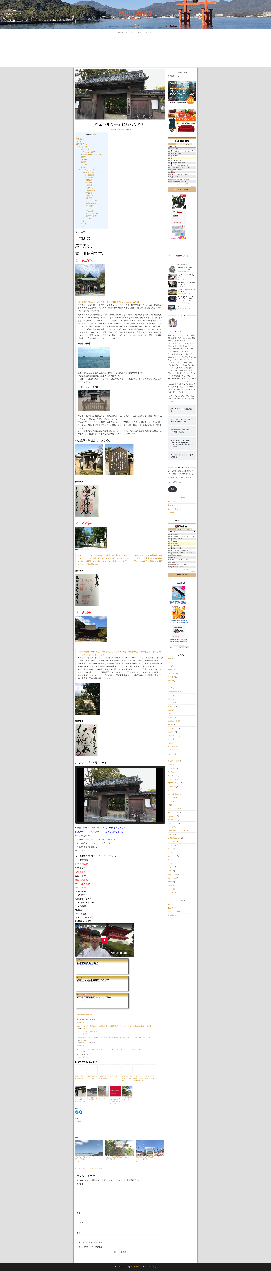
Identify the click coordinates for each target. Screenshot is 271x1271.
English (170, 677)
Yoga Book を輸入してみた (186, 276)
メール (80, 1223)
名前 (79, 1213)
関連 (82, 226)
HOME (120, 32)
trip (87, 1168)
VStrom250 (172, 735)
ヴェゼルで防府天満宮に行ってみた (127, 1099)
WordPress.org (173, 512)
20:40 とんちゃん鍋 (91, 213)
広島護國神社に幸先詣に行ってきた (148, 1157)
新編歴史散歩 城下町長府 (84, 1014)
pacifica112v (172, 721)
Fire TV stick (172, 874)
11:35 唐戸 (88, 198)
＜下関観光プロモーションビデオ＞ (94, 172)
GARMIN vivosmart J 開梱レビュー (150, 1078)
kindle (170, 871)
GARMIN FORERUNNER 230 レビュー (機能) (186, 268)
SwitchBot (172, 787)
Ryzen (170, 743)
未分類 (170, 892)
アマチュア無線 (174, 809)
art (169, 688)
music (170, 863)
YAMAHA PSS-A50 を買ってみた (80, 1077)
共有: (83, 221)
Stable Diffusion (174, 794)
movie (170, 860)
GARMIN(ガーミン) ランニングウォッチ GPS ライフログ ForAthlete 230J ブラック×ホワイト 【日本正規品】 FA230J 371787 (114, 1038)
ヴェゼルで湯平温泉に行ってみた (186, 290)
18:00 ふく (87, 208)
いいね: (83, 224)
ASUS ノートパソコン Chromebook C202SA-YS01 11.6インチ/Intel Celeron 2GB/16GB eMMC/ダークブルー (110, 1049)
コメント (80, 1184)
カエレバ (85, 1017)
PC (169, 695)
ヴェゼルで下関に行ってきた (84, 1157)
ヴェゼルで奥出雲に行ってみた (92, 1077)
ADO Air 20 (172, 819)
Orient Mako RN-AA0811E (178, 830)
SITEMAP (149, 32)
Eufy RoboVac (173, 746)
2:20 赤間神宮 (89, 177)
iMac (179, 306)
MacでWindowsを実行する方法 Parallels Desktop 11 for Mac (115, 1100)
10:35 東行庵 (88, 195)
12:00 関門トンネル (91, 200)
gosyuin (96, 1168)
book (84, 1168)
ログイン (171, 501)
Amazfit (171, 790)
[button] (115, 816)
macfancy (135, 13)
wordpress (172, 856)
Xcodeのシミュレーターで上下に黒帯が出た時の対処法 (138, 1079)
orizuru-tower (173, 779)
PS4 (169, 713)
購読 (172, 489)
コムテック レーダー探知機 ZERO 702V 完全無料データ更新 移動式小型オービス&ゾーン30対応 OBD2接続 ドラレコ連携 (114, 1026)
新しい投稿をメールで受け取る (90, 1247)
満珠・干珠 (85, 149)
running (171, 681)
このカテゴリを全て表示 (182, 184)
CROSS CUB (172, 823)
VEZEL (91, 1168)
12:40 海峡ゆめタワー (91, 203)
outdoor (171, 732)
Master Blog (151, 1266)
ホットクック (173, 812)
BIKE (170, 724)
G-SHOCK (172, 750)
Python (170, 754)
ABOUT (129, 32)
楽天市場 (85, 1022)
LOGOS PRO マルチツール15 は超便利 (127, 1078)
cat (169, 666)
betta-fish (171, 841)
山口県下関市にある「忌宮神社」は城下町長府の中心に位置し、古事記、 (109, 301)
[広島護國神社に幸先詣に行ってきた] (150, 1148)
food (100, 1168)
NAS (169, 757)
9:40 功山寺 (88, 193)
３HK (170, 739)
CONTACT (139, 32)
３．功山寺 (83, 165)
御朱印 (83, 157)
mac (169, 849)
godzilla (171, 801)
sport (170, 670)
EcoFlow (171, 772)
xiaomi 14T (172, 816)
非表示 (95, 135)
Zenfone (171, 699)
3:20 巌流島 (88, 180)
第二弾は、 (80, 141)
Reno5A (171, 765)
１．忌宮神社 (83, 147)
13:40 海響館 (88, 206)
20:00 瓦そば (88, 211)
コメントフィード (175, 509)
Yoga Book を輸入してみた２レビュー (186, 283)
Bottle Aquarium (174, 838)
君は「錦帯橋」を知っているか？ (92, 1099)
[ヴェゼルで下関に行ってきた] (89, 1148)
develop (171, 867)
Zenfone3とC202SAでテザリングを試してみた (80, 1100)
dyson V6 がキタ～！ (103, 1099)
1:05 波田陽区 (89, 175)
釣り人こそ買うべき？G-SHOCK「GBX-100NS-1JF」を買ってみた (186, 299)
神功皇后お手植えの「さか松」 (92, 154)
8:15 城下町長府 (89, 190)
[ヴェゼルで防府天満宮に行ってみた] (119, 1148)
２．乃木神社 (83, 159)
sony (170, 852)
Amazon (79, 1022)
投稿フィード (173, 505)
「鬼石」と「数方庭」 (89, 152)
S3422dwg (172, 798)
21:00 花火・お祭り (91, 216)
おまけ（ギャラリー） (87, 170)
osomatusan (173, 673)
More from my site (88, 218)
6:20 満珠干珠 (89, 188)
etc (103, 1168)
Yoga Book (172, 717)
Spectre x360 (173, 728)
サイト (79, 1232)
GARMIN (171, 878)
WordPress (135, 1266)
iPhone (170, 684)
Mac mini (171, 834)
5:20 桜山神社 (89, 185)
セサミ (170, 827)
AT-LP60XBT (173, 776)
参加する (193, 186)
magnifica (171, 768)
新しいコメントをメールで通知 (90, 1242)
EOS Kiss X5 (113, 1076)
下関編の (79, 139)
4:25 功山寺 (88, 183)
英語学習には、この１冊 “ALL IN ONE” (103, 1078)
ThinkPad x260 (173, 761)
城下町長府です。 (82, 144)
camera (171, 882)
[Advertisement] (135, 51)
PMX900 (171, 805)
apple (170, 845)
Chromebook (173, 692)
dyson (170, 710)
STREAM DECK (173, 783)
